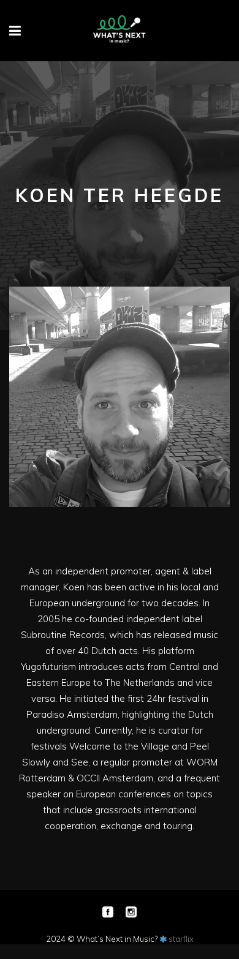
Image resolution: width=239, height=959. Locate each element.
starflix (181, 939)
